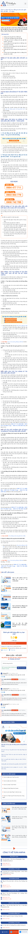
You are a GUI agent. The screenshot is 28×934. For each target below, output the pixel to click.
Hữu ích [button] (5, 650)
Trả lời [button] (2, 676)
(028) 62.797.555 (6, 874)
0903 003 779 (6, 897)
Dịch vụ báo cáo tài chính (10, 781)
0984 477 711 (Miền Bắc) (17, 424)
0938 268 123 (6, 863)
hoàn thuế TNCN (12, 784)
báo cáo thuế (11, 777)
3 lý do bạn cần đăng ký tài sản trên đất (13, 38)
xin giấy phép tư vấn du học (14, 792)
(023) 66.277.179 (6, 899)
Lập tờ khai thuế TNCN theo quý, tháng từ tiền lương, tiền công (19, 827)
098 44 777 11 (6, 885)
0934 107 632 (6, 909)
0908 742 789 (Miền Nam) (19, 425)
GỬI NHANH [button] (22, 668)
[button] (9, 643)
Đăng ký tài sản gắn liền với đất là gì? (12, 37)
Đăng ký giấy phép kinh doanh (11, 788)
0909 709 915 (6, 927)
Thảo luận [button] (12, 650)
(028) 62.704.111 (6, 865)
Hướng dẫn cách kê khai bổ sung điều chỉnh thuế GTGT (14, 764)
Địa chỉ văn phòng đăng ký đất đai (15, 342)
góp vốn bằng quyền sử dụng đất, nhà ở (15, 109)
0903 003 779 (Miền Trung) (11, 490)
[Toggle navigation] (25, 3)
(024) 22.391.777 (6, 887)
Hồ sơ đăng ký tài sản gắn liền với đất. (17, 536)
